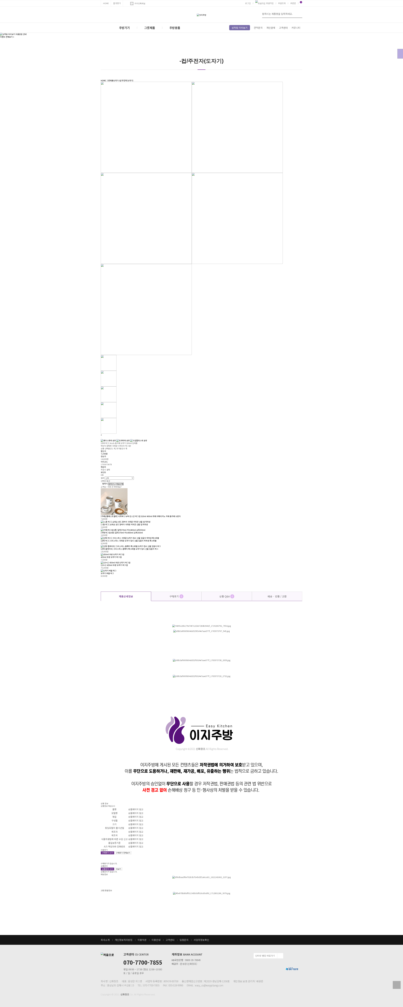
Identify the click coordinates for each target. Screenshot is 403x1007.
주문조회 (282, 3)
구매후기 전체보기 (123, 852)
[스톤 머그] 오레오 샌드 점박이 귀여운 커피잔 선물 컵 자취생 (124, 524)
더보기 (118, 869)
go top (397, 985)
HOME (106, 3)
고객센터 (283, 27)
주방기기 (124, 28)
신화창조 (124, 994)
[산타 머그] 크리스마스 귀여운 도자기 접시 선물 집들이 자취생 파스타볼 (128, 540)
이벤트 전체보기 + (7, 36)
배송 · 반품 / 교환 (277, 596)
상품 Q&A (226, 596)
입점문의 (184, 939)
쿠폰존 (293, 3)
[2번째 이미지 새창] (108, 378)
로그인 (248, 3)
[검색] (299, 14)
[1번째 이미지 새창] (108, 362)
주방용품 (174, 28)
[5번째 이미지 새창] (108, 425)
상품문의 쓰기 (107, 869)
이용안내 (156, 939)
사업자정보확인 (201, 939)
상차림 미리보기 (240, 27)
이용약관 (142, 939)
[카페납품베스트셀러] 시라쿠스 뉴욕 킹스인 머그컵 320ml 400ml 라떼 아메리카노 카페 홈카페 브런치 (141, 516)
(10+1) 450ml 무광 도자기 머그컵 (114, 565)
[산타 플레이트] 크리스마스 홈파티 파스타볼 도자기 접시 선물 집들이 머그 (129, 548)
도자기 (116, 80)
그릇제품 (149, 28)
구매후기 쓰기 (107, 852)
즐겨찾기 (117, 3)
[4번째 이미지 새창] (108, 410)
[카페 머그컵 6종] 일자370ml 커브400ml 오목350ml (122, 532)
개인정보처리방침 (123, 939)
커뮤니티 (296, 27)
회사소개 (105, 939)
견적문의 (258, 27)
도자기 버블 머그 (107, 573)
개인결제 (270, 27)
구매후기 (175, 596)
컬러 (102, 478)
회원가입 (270, 3)
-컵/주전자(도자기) (126, 80)
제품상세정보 (126, 596)
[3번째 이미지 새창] (108, 394)
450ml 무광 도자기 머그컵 (111, 557)
